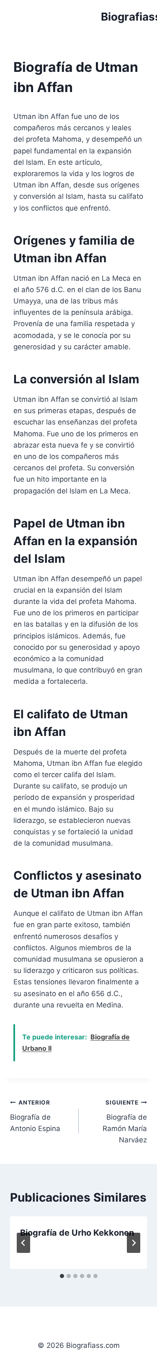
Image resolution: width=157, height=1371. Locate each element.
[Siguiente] (133, 1243)
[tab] (62, 1276)
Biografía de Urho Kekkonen (77, 1233)
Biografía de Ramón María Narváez (125, 1121)
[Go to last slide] (23, 1243)
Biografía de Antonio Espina (35, 1116)
